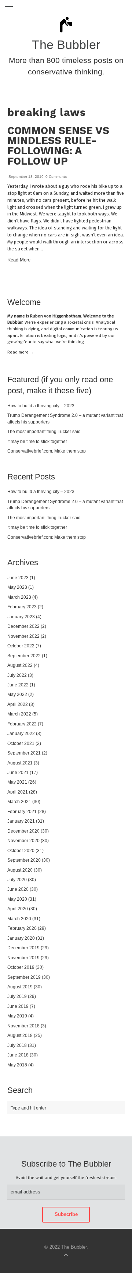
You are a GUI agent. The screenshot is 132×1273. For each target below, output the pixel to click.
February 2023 (22, 606)
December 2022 (23, 626)
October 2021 (20, 743)
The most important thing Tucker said (44, 431)
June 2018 (18, 1054)
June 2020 (18, 889)
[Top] (66, 1254)
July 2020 (17, 879)
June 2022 (18, 684)
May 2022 (17, 694)
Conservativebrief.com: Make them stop (46, 451)
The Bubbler (66, 45)
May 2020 (17, 899)
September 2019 (24, 977)
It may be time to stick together (37, 441)
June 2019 (18, 1006)
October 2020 (20, 850)
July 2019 (17, 996)
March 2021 (19, 801)
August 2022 (20, 665)
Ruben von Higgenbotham (55, 316)
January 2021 (21, 821)
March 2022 (19, 713)
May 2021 (17, 782)
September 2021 (24, 752)
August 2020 (20, 870)
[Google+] (123, 281)
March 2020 (19, 918)
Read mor (20, 352)
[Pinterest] (111, 281)
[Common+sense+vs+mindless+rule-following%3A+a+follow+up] (105, 281)
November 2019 (23, 957)
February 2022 (22, 723)
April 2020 (17, 908)
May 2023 (17, 587)
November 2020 (23, 840)
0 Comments (56, 177)
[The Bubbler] (66, 32)
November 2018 (23, 1025)
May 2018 (17, 1064)
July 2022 (17, 675)
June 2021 (18, 772)
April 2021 (17, 792)
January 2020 (21, 938)
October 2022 (20, 645)
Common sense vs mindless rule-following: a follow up (58, 145)
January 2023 (21, 616)
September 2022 (24, 655)
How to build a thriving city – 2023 (40, 405)
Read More (18, 260)
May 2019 (17, 1015)
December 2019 (23, 947)
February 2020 (22, 928)
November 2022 (23, 636)
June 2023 (18, 577)
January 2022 (21, 733)
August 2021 (20, 762)
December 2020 (23, 831)
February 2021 (22, 811)
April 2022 (17, 704)
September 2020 (24, 860)
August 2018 (20, 1035)
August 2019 (20, 986)
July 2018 (17, 1045)
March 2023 (19, 597)
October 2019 (20, 967)
